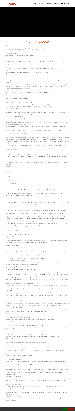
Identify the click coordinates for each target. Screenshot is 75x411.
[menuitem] (35, 3)
